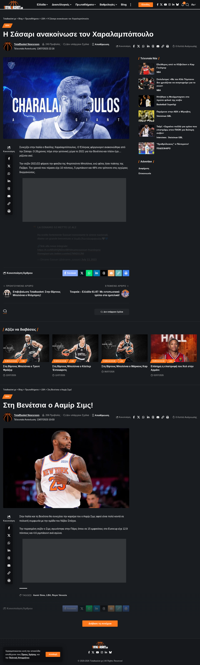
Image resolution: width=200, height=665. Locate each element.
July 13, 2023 (89, 259)
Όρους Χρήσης (28, 654)
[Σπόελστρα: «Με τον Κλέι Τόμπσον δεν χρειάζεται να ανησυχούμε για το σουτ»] (146, 83)
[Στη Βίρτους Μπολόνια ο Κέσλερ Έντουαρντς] (75, 348)
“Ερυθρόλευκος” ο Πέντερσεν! (173, 144)
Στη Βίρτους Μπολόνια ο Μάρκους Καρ (125, 366)
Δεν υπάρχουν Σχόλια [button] (113, 312)
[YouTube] (165, 5)
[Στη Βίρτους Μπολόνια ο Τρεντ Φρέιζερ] (26, 348)
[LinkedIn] (173, 5)
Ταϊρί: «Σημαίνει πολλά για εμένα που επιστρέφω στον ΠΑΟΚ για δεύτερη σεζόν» (177, 129)
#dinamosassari (77, 250)
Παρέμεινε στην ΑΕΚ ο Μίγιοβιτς (174, 111)
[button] (53, 654)
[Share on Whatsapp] (143, 46)
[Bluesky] (177, 5)
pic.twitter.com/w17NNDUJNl (67, 253)
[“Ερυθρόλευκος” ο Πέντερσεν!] (146, 148)
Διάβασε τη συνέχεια (100, 623)
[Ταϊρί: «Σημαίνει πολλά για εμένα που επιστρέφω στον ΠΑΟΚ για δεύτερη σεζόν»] (146, 131)
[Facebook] (157, 5)
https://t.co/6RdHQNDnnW (52, 250)
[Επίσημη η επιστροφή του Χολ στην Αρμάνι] (174, 348)
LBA (7, 25)
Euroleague (11, 361)
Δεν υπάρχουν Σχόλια (77, 44)
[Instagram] (169, 5)
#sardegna (94, 250)
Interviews (161, 137)
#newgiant (43, 253)
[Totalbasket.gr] (13, 4)
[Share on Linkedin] (148, 46)
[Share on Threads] (153, 46)
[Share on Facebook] (134, 46)
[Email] (158, 46)
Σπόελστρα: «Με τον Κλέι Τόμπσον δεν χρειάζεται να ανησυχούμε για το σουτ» (176, 82)
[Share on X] (138, 46)
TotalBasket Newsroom (26, 44)
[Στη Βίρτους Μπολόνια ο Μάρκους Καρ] (125, 348)
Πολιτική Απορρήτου (19, 658)
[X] (161, 5)
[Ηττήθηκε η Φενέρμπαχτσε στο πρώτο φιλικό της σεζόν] (146, 101)
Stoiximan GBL (164, 116)
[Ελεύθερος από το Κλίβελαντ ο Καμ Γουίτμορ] (146, 69)
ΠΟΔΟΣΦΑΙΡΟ (163, 148)
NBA (159, 72)
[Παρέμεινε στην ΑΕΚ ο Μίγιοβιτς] (146, 116)
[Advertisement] (74, 200)
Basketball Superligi (166, 104)
